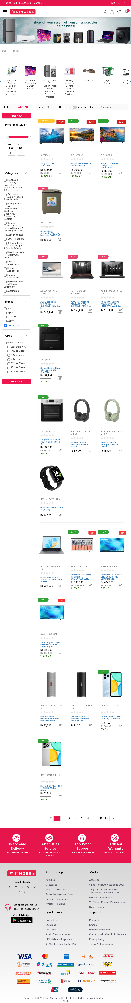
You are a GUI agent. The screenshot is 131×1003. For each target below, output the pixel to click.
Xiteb (65, 1000)
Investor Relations (55, 903)
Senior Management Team (60, 894)
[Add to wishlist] (62, 121)
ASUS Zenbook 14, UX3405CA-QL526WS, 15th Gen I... (50, 304)
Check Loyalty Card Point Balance (107, 934)
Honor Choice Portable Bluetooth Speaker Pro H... (49, 718)
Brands (93, 924)
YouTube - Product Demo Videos (107, 902)
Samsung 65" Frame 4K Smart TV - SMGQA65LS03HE (81, 576)
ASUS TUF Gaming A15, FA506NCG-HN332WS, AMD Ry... (111, 303)
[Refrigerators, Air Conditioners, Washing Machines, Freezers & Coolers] (50, 81)
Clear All (23, 107)
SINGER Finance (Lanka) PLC (61, 944)
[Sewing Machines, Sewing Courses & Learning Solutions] (70, 80)
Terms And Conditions (101, 944)
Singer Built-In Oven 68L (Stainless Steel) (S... (50, 441)
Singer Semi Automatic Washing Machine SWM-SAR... (51, 233)
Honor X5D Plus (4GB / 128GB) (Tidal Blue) (111, 717)
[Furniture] (89, 73)
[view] (62, 130)
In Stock (82, 107)
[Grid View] (60, 107)
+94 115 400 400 (22, 2)
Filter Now (16, 115)
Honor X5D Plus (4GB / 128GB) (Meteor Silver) (51, 788)
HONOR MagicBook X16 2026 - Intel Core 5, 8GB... (51, 579)
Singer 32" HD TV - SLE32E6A (50, 164)
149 (107, 818)
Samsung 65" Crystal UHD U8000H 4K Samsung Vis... (111, 576)
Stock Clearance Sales (58, 934)
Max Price (20, 146)
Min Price (10, 146)
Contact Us (51, 920)
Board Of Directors (56, 889)
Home (3, 50)
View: (41, 107)
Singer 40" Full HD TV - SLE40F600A (82, 164)
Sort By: (94, 107)
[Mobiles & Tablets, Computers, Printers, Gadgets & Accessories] (11, 80)
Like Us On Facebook (101, 897)
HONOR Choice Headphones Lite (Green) (109, 444)
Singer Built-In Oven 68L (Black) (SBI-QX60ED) (50, 370)
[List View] (63, 107)
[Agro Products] (108, 74)
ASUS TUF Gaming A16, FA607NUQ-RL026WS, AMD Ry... (81, 303)
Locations (51, 924)
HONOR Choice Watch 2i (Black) (51, 508)
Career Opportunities (57, 899)
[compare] (62, 125)
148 (101, 818)
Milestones (51, 884)
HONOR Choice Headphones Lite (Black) (79, 444)
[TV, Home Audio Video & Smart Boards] (31, 77)
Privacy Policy (97, 939)
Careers (38, 2)
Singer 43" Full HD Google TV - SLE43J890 (110, 165)
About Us (50, 880)
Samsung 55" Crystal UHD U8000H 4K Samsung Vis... (51, 644)
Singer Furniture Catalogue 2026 (107, 884)
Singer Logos (96, 907)
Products (14, 50)
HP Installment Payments (59, 939)
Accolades (95, 880)
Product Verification (100, 929)
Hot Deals (51, 929)
